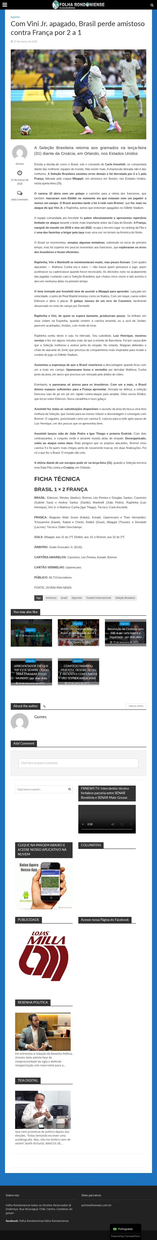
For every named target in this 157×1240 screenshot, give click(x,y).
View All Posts (136, 706)
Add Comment (19, 199)
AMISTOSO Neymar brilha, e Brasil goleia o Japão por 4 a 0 (78, 633)
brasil (64, 597)
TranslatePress (132, 1236)
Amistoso (51, 597)
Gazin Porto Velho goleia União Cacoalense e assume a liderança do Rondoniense (78, 1176)
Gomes (20, 163)
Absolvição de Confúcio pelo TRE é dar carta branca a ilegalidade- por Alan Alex (125, 633)
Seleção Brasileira (125, 597)
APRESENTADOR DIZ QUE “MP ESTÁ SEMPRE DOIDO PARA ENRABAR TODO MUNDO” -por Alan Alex (31, 672)
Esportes (77, 597)
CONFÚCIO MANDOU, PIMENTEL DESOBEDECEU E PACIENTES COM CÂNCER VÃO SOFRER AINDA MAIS (78, 672)
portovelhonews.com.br (96, 1205)
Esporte (15, 17)
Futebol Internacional (98, 597)
